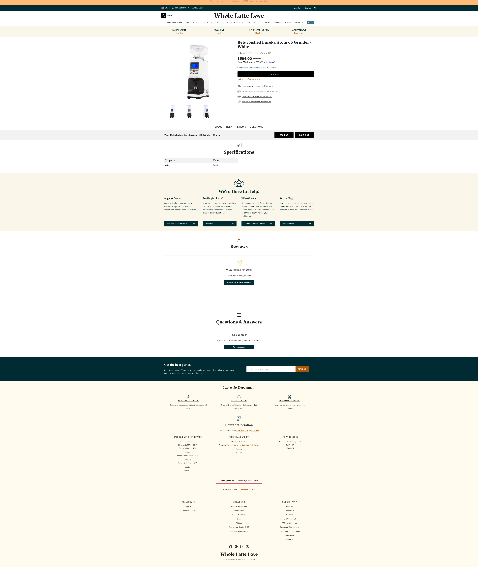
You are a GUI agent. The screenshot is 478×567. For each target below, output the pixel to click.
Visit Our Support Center (177, 223)
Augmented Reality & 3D (239, 527)
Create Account (188, 511)
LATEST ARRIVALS (299, 30)
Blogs (239, 519)
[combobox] (181, 15)
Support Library (233, 445)
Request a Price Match (250, 67)
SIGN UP (302, 369)
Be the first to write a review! (239, 282)
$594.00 (284, 135)
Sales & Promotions (239, 507)
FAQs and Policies (289, 523)
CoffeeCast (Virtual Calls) (289, 531)
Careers (289, 515)
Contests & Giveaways (239, 531)
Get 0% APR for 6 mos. (259, 30)
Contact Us (289, 511)
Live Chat (255, 430)
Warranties (239, 511)
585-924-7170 (242, 430)
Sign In (188, 507)
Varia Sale (219, 30)
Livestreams (289, 535)
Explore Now (298, 33)
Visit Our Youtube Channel (254, 223)
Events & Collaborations (289, 519)
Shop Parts (210, 223)
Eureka (242, 53)
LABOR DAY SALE (179, 30)
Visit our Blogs (289, 223)
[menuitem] (188, 506)
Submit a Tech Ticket (250, 445)
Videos (239, 523)
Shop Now (179, 33)
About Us (289, 507)
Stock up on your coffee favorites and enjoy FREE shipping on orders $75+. (239, 2)
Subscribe (289, 539)
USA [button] (166, 8)
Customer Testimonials (289, 527)
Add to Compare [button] (269, 67)
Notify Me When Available (249, 79)
